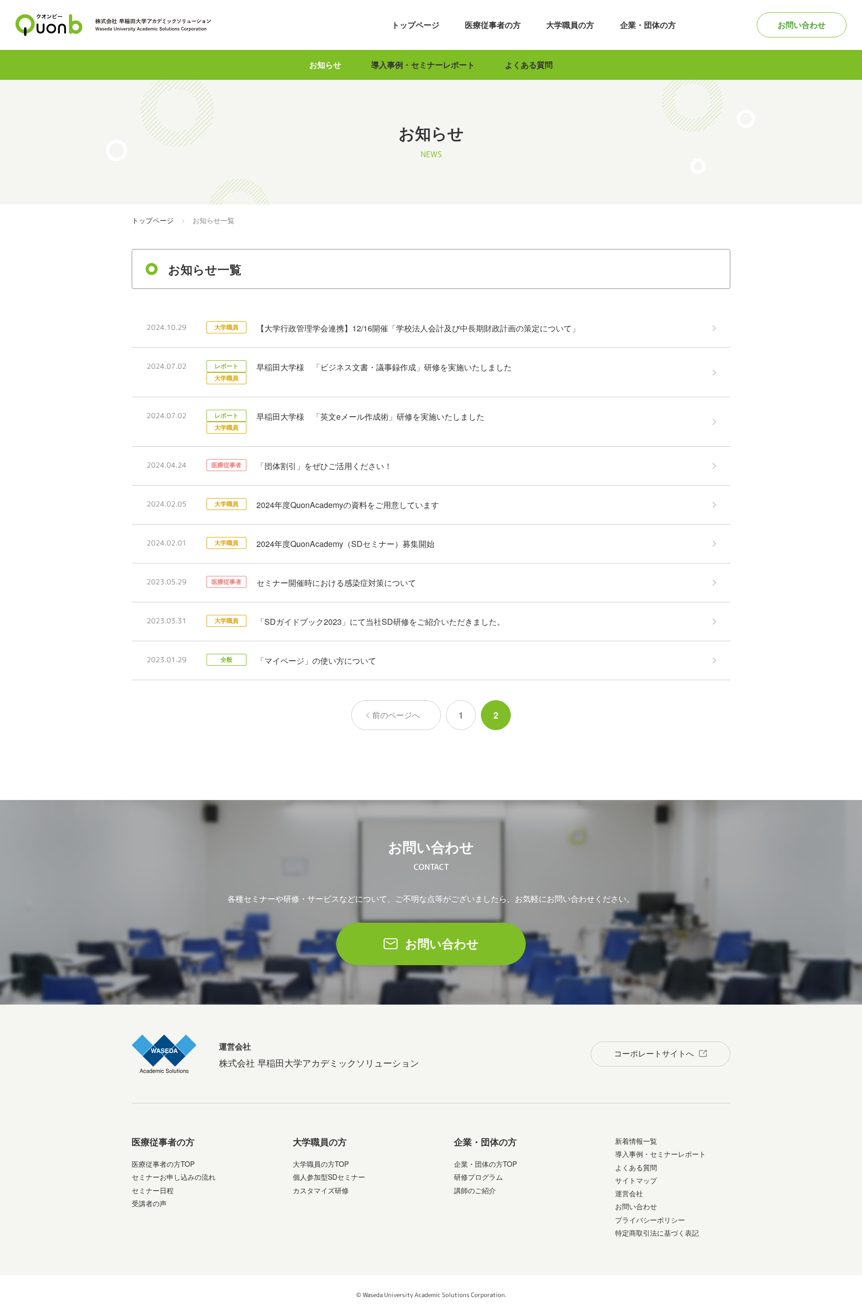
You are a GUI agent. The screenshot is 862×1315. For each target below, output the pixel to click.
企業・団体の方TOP (485, 1164)
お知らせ (325, 64)
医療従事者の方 (493, 24)
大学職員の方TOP (321, 1164)
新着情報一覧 (636, 1141)
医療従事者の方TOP (163, 1164)
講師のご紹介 (475, 1190)
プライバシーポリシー (650, 1220)
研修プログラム (478, 1177)
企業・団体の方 (648, 24)
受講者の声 (149, 1203)
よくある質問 (529, 64)
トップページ (415, 24)
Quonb (49, 25)
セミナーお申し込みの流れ (174, 1177)
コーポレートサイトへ (654, 1053)
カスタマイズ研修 (321, 1190)
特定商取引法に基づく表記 (657, 1233)
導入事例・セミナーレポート (423, 64)
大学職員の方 (570, 24)
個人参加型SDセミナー (329, 1177)
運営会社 (629, 1193)
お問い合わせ (802, 24)
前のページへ (396, 715)
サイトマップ (636, 1180)
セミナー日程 (153, 1190)
